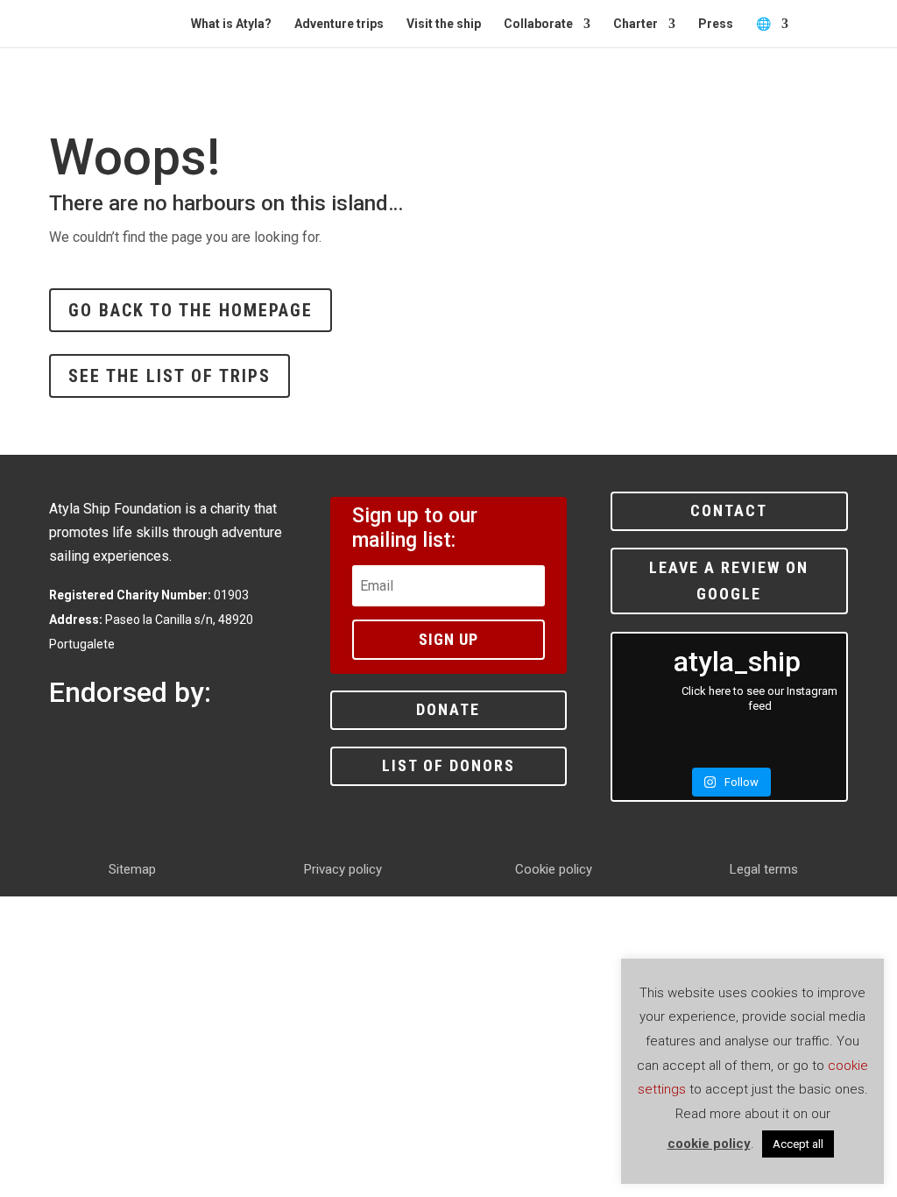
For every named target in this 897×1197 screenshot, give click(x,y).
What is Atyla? (231, 24)
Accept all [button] (798, 1144)
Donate (448, 709)
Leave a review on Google (729, 581)
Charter (635, 24)
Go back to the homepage (190, 310)
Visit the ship (443, 24)
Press (715, 24)
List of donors (448, 765)
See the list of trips (169, 375)
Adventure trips (339, 24)
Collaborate (538, 24)
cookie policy (709, 1143)
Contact (728, 510)
